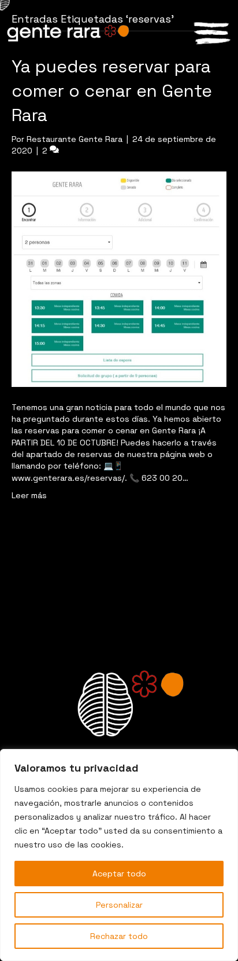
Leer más (29, 495)
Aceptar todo (119, 873)
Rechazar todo (119, 936)
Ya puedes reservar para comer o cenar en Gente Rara (112, 90)
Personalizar (119, 905)
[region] (119, 855)
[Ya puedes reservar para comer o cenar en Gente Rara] (119, 278)
